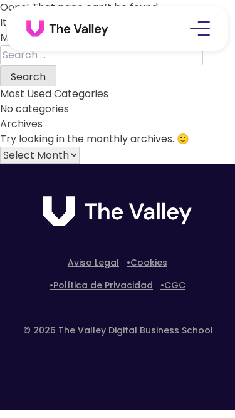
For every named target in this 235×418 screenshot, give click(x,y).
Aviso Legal (93, 262)
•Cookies (147, 262)
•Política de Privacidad (101, 285)
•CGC (172, 285)
